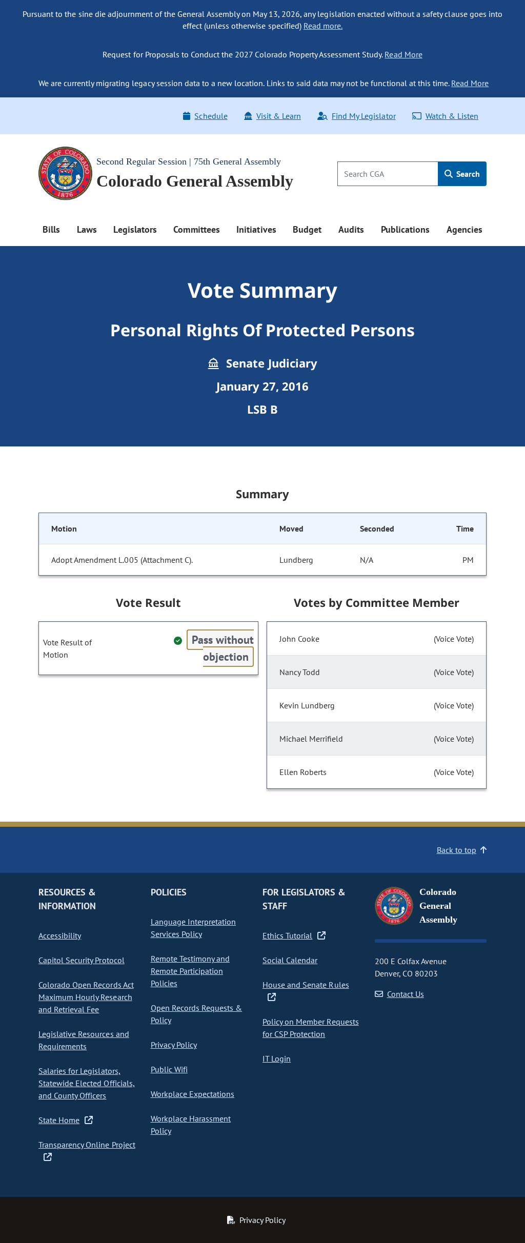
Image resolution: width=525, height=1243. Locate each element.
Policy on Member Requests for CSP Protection (310, 1027)
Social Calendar (289, 960)
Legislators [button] (134, 229)
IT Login (276, 1058)
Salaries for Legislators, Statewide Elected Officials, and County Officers (86, 1083)
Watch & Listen (452, 116)
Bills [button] (51, 229)
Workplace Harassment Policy (191, 1124)
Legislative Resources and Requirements (83, 1040)
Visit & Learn (278, 116)
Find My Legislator (363, 116)
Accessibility (59, 935)
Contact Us (405, 994)
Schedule (210, 116)
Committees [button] (196, 229)
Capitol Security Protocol (81, 960)
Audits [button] (351, 229)
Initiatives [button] (256, 229)
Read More (403, 54)
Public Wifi (169, 1069)
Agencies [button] (464, 229)
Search (467, 174)
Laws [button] (87, 229)
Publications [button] (405, 229)
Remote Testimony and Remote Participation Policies (190, 970)
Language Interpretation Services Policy (193, 927)
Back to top (456, 850)
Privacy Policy (174, 1045)
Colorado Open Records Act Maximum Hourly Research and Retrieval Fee (86, 997)
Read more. (323, 26)
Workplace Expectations (193, 1094)
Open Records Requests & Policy (197, 1014)
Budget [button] (307, 229)
